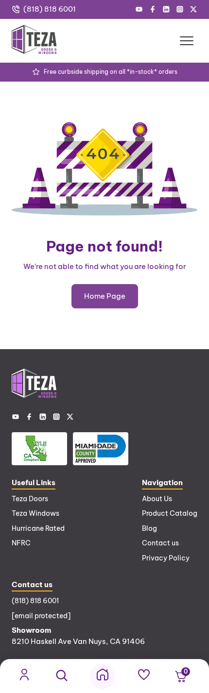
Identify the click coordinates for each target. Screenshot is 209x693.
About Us (157, 498)
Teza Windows (35, 513)
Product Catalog (169, 513)
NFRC (21, 543)
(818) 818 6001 (49, 9)
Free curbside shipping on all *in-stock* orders (110, 71)
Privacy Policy (166, 558)
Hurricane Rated (38, 528)
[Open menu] (186, 40)
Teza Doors (30, 498)
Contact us (160, 543)
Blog (149, 528)
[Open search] (61, 676)
